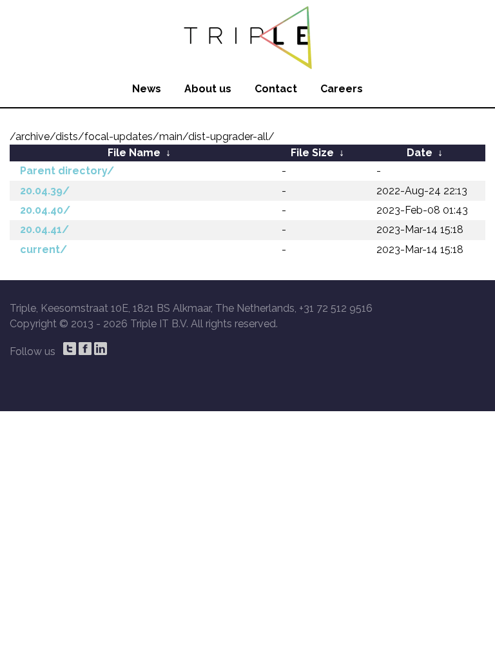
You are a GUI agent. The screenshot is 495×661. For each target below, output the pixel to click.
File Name (134, 153)
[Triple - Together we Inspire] (247, 35)
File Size (312, 153)
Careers (341, 89)
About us (207, 89)
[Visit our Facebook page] (85, 348)
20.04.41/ (44, 229)
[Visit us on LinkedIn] (100, 348)
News (146, 89)
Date (419, 153)
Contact (276, 89)
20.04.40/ (45, 210)
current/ (43, 249)
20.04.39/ (45, 191)
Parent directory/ (67, 171)
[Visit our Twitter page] (69, 348)
